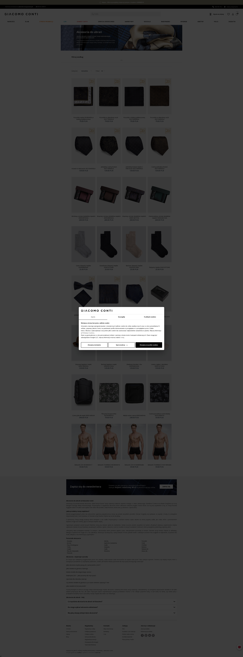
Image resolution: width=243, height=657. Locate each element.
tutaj (122, 337)
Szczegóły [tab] (121, 317)
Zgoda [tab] (93, 317)
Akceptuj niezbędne (94, 345)
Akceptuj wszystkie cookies (149, 345)
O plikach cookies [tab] (150, 317)
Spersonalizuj (120, 345)
